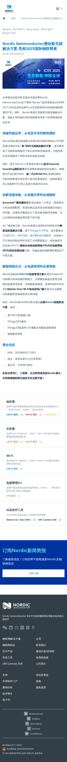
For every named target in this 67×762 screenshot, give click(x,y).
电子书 (6, 699)
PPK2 (17, 184)
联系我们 (41, 645)
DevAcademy (36, 723)
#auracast (33, 29)
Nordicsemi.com (36, 714)
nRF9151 (10, 235)
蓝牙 (32, 235)
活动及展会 (42, 675)
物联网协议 (8, 645)
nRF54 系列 (12, 414)
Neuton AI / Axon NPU (18, 519)
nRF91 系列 (12, 441)
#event (6, 29)
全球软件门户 (9, 681)
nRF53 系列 (31, 414)
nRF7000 (22, 235)
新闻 (13, 18)
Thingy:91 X (36, 230)
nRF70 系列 (12, 468)
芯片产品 (7, 651)
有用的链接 (42, 657)
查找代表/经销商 (45, 651)
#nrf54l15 (19, 29)
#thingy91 (47, 29)
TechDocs (36, 719)
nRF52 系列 (50, 414)
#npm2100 (9, 33)
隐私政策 (41, 687)
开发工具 (7, 657)
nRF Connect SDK (47, 519)
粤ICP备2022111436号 (12, 745)
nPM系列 (11, 495)
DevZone (36, 728)
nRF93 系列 (31, 441)
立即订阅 (33, 573)
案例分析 (7, 687)
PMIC (40, 235)
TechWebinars (36, 733)
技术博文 (7, 693)
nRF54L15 (20, 164)
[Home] (4, 18)
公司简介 (41, 663)
